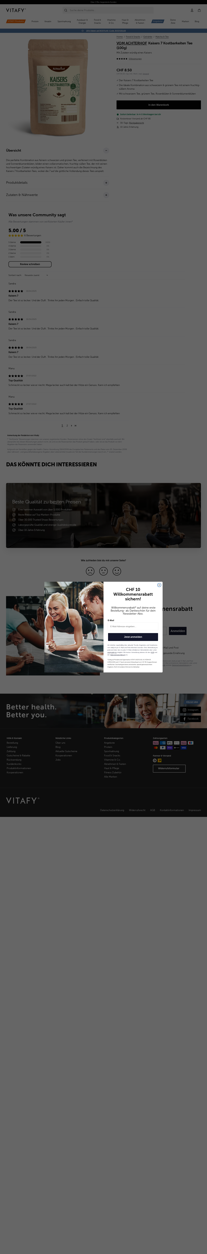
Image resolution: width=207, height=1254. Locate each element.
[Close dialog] (159, 585)
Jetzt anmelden (133, 637)
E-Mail (111, 620)
